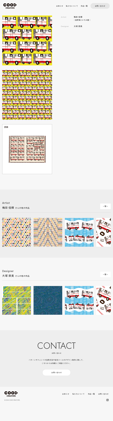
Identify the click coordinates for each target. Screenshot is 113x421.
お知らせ (59, 6)
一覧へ (105, 206)
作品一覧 (84, 6)
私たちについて (72, 6)
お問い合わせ (100, 6)
